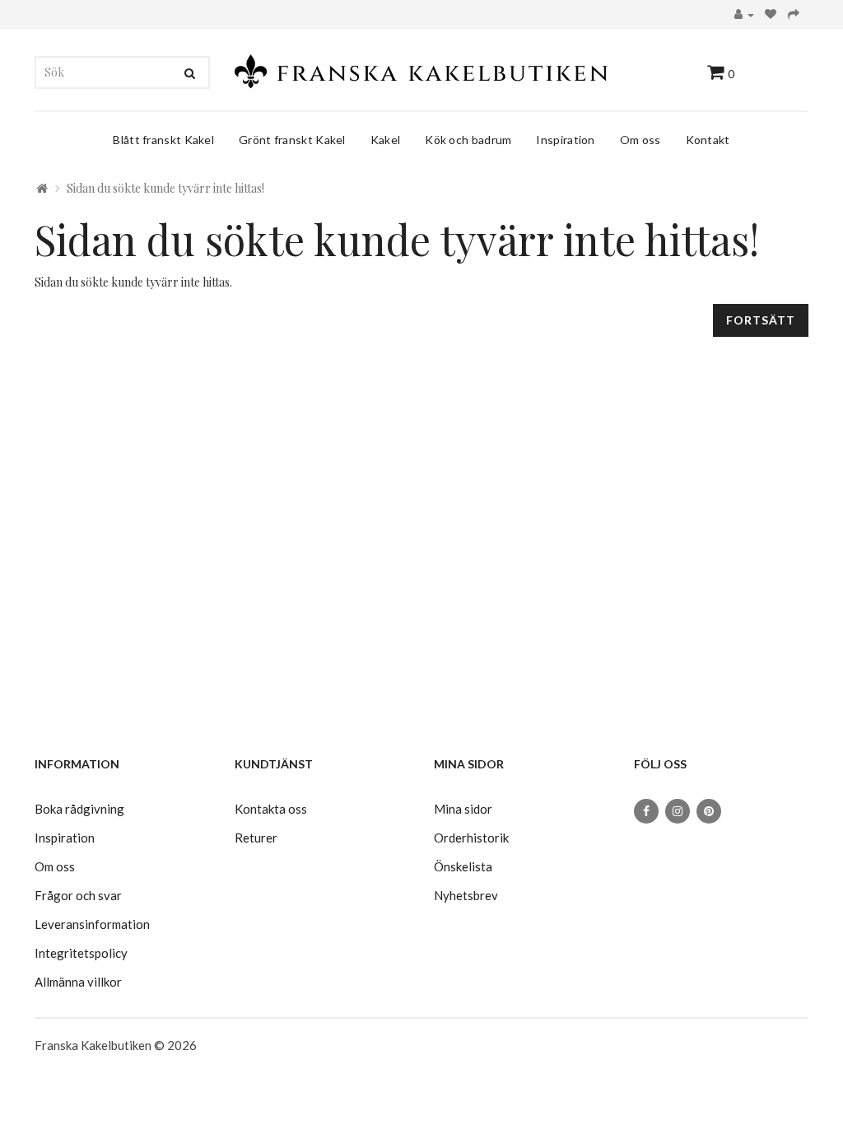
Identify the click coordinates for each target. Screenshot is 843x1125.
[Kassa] (794, 15)
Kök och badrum (468, 140)
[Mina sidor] (744, 15)
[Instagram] (677, 811)
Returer (256, 837)
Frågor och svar (78, 895)
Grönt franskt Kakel (292, 140)
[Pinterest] (708, 811)
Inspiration (565, 140)
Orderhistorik (471, 837)
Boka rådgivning (79, 808)
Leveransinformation (92, 924)
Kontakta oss (271, 808)
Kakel (385, 140)
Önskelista (463, 866)
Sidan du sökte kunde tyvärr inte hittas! (165, 188)
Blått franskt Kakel (163, 140)
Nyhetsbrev (466, 895)
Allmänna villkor (78, 981)
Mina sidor (463, 808)
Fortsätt (760, 320)
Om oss (640, 140)
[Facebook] (646, 811)
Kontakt (708, 140)
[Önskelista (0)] (771, 15)
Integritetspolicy (81, 952)
